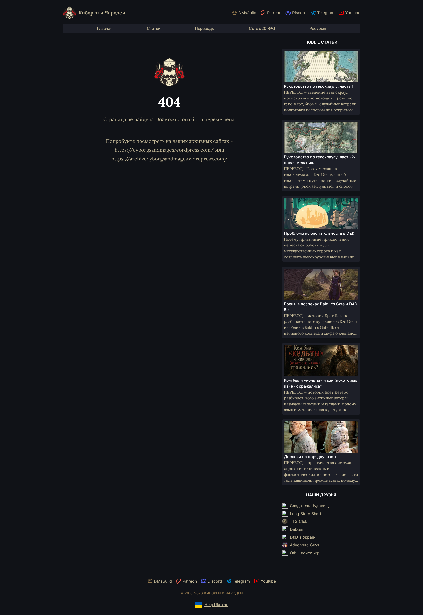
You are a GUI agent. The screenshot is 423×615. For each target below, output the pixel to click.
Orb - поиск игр (305, 552)
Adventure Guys (304, 544)
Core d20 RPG (262, 28)
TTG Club (298, 521)
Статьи (154, 28)
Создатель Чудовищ (309, 505)
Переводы (205, 28)
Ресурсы (317, 28)
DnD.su (296, 529)
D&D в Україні (303, 537)
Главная (105, 28)
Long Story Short (305, 513)
